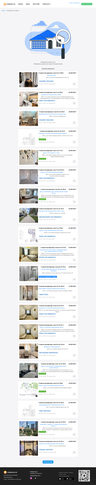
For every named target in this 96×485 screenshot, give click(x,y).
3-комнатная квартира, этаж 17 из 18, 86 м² (51, 170)
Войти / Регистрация (75, 2)
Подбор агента (46, 4)
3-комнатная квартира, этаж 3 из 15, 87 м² (51, 305)
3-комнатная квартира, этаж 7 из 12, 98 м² (53, 364)
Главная (3, 10)
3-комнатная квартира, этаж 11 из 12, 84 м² (51, 402)
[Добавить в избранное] (74, 83)
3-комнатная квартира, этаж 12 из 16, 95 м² (53, 247)
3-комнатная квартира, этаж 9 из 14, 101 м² (52, 131)
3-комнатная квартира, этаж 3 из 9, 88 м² (51, 383)
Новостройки (36, 4)
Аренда (28, 4)
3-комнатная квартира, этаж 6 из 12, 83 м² (53, 422)
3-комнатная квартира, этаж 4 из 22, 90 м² (51, 208)
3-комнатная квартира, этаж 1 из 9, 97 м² (51, 150)
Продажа (20, 4)
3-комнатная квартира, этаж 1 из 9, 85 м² (51, 92)
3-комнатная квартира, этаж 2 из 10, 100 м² (51, 286)
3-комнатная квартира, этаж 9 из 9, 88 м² (51, 228)
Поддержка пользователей (36, 473)
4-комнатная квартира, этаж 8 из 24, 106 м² (52, 344)
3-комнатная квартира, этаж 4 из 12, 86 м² (51, 441)
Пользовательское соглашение (10, 475)
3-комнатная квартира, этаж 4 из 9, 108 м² (51, 73)
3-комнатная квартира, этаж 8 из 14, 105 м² (52, 112)
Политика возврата (8, 477)
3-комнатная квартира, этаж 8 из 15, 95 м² (53, 267)
